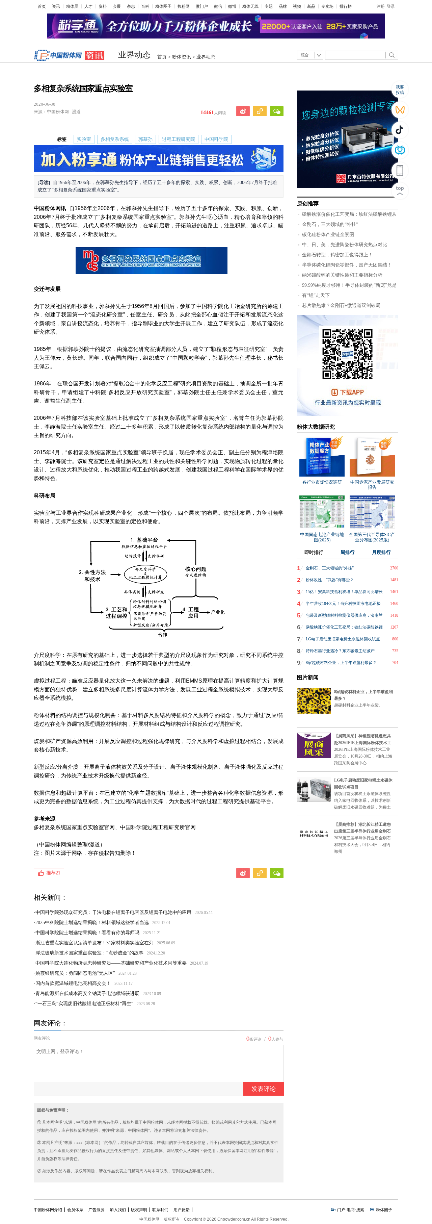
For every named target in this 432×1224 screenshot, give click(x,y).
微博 (232, 6)
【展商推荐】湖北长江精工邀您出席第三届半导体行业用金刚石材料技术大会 (362, 831)
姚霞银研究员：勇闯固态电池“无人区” (75, 973)
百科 (145, 6)
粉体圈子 (163, 6)
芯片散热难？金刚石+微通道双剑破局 (341, 305)
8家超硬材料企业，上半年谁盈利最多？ (341, 662)
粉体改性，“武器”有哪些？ (330, 580)
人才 (88, 6)
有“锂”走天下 (316, 295)
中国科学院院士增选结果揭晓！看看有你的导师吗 (87, 932)
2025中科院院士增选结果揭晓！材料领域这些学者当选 (92, 922)
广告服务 (96, 1209)
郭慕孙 (145, 139)
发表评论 (263, 1089)
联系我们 (160, 1209)
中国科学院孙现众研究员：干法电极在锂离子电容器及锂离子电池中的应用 (113, 912)
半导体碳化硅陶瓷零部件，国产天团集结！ (347, 264)
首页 (42, 6)
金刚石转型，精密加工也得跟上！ (337, 254)
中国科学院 (216, 139)
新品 (311, 6)
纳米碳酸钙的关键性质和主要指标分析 (342, 275)
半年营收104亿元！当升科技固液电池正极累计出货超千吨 (343, 605)
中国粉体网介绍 (48, 1209)
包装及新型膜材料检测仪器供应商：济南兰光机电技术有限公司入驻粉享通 (344, 617)
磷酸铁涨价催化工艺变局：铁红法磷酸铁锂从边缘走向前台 (344, 629)
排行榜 (346, 6)
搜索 (360, 1209)
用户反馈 (181, 1209)
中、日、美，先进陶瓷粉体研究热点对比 (344, 244)
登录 (391, 6)
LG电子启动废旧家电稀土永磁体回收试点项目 (343, 641)
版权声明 (139, 1209)
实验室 (84, 139)
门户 (341, 1209)
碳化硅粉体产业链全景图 (328, 234)
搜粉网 (184, 6)
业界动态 (134, 54)
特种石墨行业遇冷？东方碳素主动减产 (340, 650)
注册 (381, 6)
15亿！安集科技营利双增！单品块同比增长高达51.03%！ (344, 593)
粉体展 (72, 6)
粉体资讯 (181, 56)
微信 (218, 6)
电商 (351, 1209)
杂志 (131, 6)
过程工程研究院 (178, 139)
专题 (269, 6)
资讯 (56, 6)
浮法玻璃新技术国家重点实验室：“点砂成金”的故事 (89, 952)
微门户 (202, 6)
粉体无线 (250, 6)
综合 (305, 55)
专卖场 (327, 6)
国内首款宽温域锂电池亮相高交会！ (73, 983)
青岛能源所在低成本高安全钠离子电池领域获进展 (87, 993)
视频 (297, 6)
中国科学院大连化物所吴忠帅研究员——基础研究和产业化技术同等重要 (111, 963)
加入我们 (118, 1209)
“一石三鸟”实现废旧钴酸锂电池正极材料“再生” (84, 1003)
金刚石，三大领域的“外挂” (330, 224)
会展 (117, 6)
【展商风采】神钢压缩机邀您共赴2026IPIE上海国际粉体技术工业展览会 (362, 743)
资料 (103, 6)
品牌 (283, 6)
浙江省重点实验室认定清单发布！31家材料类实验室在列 (94, 942)
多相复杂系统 (115, 139)
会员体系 (75, 1209)
